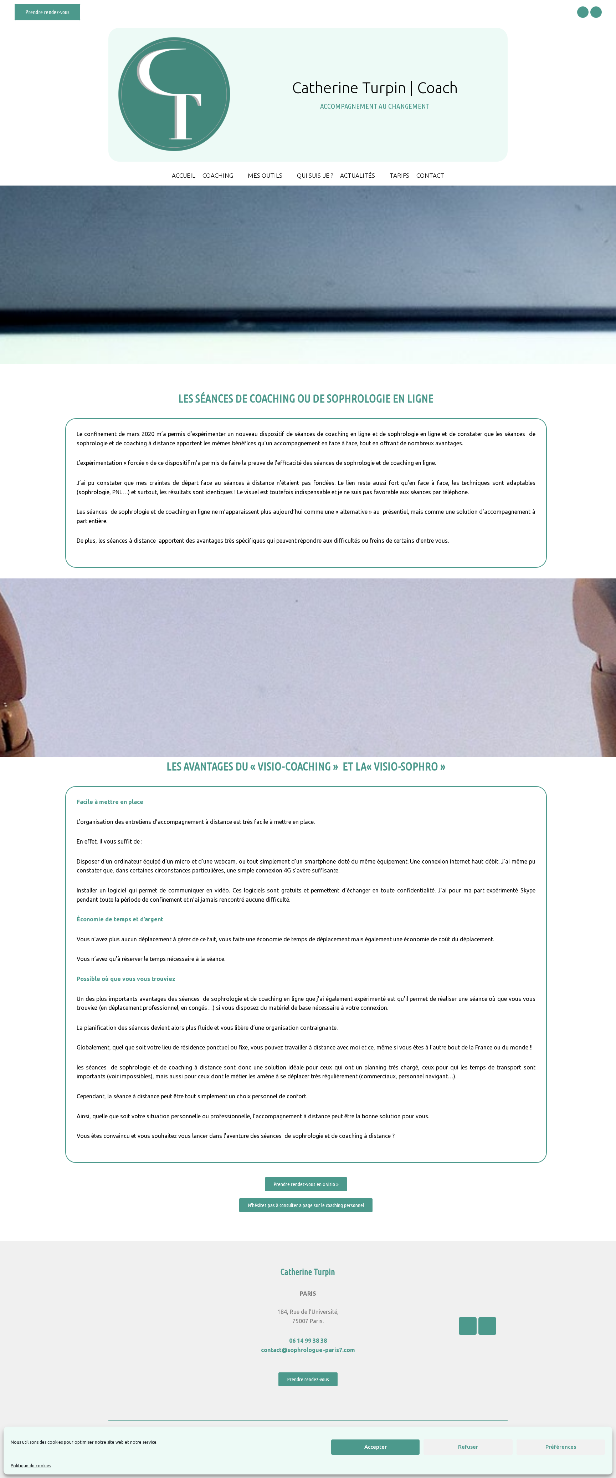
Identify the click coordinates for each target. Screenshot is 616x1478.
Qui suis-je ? (315, 175)
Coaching (217, 175)
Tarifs (399, 175)
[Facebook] (583, 12)
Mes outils (265, 175)
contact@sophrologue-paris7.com (308, 1350)
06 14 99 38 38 (308, 1340)
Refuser (468, 1447)
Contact (430, 175)
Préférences (560, 1447)
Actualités (357, 175)
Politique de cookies (31, 1465)
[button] (47, 12)
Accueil (183, 175)
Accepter (375, 1447)
